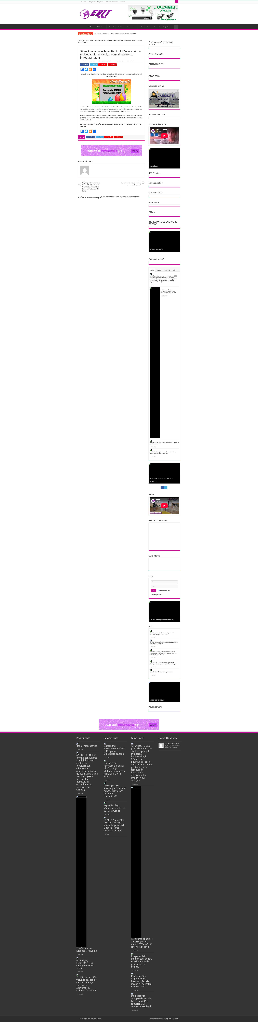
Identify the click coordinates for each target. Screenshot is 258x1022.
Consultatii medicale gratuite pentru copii (161, 672)
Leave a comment (119, 61)
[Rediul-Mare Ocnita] (77, 744)
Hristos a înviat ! (156, 249)
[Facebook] (162, 2)
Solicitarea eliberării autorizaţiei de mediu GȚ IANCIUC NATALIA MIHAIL (168, 291)
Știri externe (100, 27)
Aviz (141, 27)
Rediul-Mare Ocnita (86, 745)
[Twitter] (164, 2)
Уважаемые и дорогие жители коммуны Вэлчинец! (131, 183)
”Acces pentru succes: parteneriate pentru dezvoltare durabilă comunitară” (115, 791)
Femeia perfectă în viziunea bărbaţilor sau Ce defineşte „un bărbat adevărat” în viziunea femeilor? (86, 984)
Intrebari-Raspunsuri (112, 2)
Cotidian (90, 27)
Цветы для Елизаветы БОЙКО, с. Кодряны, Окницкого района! (115, 749)
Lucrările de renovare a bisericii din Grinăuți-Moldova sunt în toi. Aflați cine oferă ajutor (114, 770)
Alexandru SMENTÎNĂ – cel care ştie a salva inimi (85, 964)
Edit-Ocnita (175, 1018)
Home (80, 40)
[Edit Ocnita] (96, 13)
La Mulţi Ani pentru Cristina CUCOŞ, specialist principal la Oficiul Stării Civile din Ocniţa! (114, 825)
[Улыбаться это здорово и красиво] (81, 871)
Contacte (122, 2)
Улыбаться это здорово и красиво (86, 949)
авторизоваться (134, 196)
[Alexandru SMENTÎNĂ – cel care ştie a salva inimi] (77, 958)
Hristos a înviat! (107, 61)
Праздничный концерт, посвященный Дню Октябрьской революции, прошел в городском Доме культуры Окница (163, 653)
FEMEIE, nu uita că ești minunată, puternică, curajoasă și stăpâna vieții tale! (162, 633)
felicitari (85, 40)
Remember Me (165, 590)
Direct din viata (131, 27)
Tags (173, 270)
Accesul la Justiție (164, 27)
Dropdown (100, 2)
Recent (152, 270)
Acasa (82, 27)
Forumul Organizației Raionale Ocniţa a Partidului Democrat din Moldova (164, 642)
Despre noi (92, 2)
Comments (167, 270)
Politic (120, 27)
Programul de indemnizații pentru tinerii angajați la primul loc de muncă (164, 443)
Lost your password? (157, 594)
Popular (159, 270)
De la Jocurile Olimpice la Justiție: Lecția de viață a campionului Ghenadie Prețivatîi (117, 33)
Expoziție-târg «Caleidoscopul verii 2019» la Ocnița (114, 808)
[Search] (176, 1)
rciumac (84, 61)
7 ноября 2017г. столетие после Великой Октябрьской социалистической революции (163, 663)
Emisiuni (111, 27)
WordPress (160, 1018)
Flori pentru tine (151, 27)
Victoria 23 (154, 166)
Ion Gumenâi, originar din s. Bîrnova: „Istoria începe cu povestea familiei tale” (162, 452)
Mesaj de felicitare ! (157, 700)
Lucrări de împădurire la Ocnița (162, 619)
